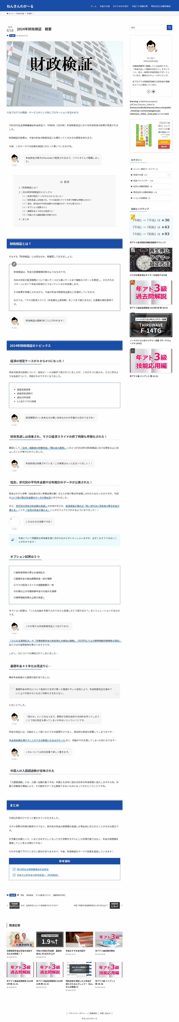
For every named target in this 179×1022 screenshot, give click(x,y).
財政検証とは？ (30, 187)
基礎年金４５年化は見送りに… (41, 210)
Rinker (168, 134)
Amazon (164, 141)
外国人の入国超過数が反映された (42, 214)
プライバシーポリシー (78, 1013)
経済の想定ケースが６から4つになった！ (45, 196)
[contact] (153, 91)
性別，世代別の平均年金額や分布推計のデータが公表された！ (54, 203)
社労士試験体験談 (142, 186)
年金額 (12, 35)
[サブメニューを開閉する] (169, 175)
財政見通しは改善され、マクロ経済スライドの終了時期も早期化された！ (59, 199)
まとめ (25, 219)
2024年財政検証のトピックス (37, 192)
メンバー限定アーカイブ (145, 169)
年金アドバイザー (143, 180)
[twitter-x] (148, 91)
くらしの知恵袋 (141, 198)
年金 (22, 895)
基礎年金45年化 (59, 895)
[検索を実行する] (169, 27)
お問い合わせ (105, 1013)
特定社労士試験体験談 (145, 192)
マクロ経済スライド (43, 895)
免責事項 (93, 1013)
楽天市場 (164, 147)
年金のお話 (140, 174)
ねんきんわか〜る (20, 6)
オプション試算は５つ (37, 207)
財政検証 (29, 895)
